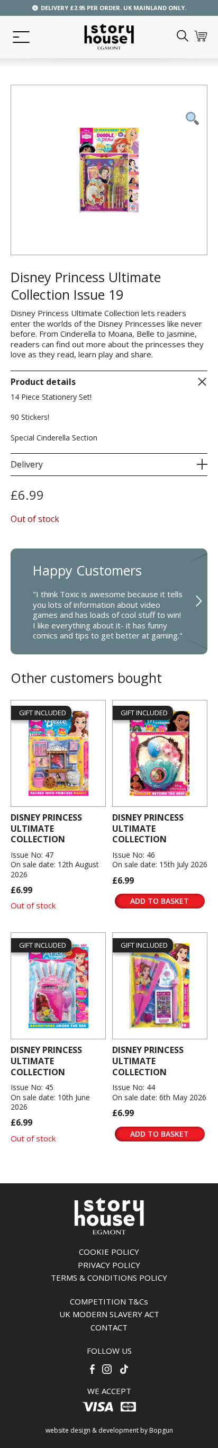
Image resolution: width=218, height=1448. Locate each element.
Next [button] (199, 601)
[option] (109, 601)
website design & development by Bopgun (109, 1430)
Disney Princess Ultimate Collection (46, 829)
